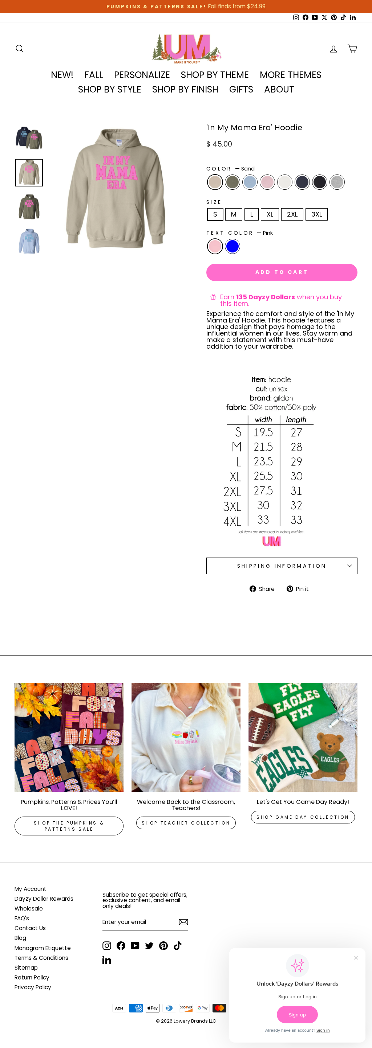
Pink (215, 246)
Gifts (241, 89)
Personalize (142, 75)
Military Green (232, 182)
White (285, 182)
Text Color (239, 232)
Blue (232, 246)
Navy (302, 182)
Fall (93, 75)
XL (270, 214)
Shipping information (282, 566)
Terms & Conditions (41, 958)
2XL (292, 214)
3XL (316, 214)
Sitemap (26, 967)
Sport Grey (337, 182)
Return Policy (32, 977)
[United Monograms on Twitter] (149, 945)
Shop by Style (109, 89)
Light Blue (250, 182)
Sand (215, 182)
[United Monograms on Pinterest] (163, 945)
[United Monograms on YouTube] (135, 945)
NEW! (62, 75)
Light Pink (267, 182)
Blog (20, 938)
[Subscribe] (183, 922)
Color (230, 168)
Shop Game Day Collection (302, 817)
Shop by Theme (215, 75)
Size (214, 202)
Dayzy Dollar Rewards (44, 899)
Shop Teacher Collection (186, 823)
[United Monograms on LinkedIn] (106, 959)
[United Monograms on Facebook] (121, 945)
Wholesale (29, 908)
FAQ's (22, 918)
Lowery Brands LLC (195, 1021)
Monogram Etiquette (43, 948)
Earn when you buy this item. (281, 300)
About (279, 89)
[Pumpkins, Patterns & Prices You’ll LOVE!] (69, 737)
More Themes (291, 75)
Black (319, 182)
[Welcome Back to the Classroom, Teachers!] (186, 737)
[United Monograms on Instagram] (106, 945)
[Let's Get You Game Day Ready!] (302, 737)
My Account (30, 889)
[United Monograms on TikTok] (177, 945)
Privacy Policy (33, 987)
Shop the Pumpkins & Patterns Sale (69, 826)
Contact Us (30, 928)
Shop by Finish (185, 89)
